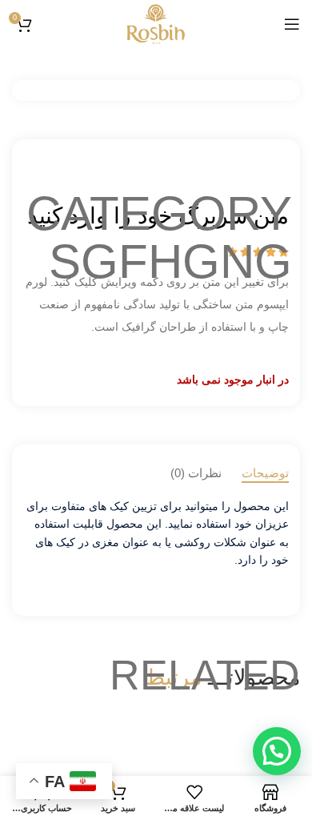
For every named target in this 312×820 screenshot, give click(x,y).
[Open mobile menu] (292, 24)
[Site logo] (156, 23)
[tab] (265, 473)
